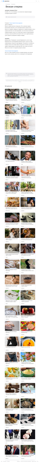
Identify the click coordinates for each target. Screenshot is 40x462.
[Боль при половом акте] (12, 158)
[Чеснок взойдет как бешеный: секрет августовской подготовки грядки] (27, 436)
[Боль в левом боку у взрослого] (27, 390)
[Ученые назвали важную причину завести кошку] (12, 251)
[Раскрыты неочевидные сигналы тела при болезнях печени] (27, 127)
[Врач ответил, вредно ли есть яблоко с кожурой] (27, 313)
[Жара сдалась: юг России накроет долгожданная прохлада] (27, 251)
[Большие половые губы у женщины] (12, 111)
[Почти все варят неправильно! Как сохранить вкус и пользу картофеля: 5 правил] (27, 375)
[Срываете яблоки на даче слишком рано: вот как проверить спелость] (27, 359)
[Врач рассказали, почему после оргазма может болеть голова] (12, 282)
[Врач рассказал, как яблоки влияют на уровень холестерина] (27, 142)
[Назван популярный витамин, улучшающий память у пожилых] (27, 189)
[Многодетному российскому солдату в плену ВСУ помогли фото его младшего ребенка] (12, 96)
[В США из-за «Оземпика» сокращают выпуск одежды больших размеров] (27, 111)
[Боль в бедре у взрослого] (12, 344)
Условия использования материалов (26, 461)
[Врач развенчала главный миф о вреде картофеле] (12, 421)
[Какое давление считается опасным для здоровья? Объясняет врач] (27, 96)
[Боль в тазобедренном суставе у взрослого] (12, 359)
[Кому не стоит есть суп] (27, 344)
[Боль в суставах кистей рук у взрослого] (12, 328)
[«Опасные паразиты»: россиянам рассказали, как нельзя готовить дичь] (12, 220)
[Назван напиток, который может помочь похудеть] (12, 235)
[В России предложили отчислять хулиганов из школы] (12, 436)
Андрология (13, 4)
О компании (4, 461)
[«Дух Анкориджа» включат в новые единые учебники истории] (12, 452)
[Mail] (3, 1)
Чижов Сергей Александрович (15, 23)
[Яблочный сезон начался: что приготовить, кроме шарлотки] (12, 204)
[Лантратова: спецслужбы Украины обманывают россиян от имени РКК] (12, 173)
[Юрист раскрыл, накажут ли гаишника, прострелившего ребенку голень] (12, 390)
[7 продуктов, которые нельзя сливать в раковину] (27, 297)
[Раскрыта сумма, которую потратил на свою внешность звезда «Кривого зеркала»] (27, 158)
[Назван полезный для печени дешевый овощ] (27, 328)
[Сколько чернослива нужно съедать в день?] (27, 282)
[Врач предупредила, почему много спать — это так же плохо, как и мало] (12, 313)
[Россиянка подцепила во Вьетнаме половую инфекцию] (12, 127)
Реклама (8, 461)
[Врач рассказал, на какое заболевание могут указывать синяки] (12, 142)
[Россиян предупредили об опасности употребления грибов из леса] (27, 406)
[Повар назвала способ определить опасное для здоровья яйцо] (27, 173)
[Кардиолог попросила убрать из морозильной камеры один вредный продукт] (27, 204)
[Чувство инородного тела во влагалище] (12, 266)
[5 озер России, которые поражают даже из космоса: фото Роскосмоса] (27, 266)
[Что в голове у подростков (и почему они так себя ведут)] (12, 189)
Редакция (18, 461)
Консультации (8, 4)
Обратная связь (34, 461)
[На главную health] (6, 1)
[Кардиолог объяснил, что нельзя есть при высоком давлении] (27, 235)
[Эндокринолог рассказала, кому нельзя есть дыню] (12, 375)
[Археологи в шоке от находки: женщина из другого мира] (12, 297)
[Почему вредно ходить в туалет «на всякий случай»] (12, 406)
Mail (1, 461)
